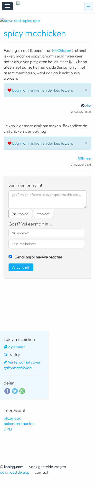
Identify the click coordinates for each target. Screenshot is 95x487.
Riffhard (84, 158)
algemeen (17, 346)
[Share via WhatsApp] (22, 391)
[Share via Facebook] (7, 390)
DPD (8, 429)
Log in (17, 90)
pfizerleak (12, 418)
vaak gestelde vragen (47, 466)
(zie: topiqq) (20, 214)
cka (88, 105)
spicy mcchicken (35, 33)
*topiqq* (43, 214)
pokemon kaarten (19, 423)
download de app (14, 472)
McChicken (61, 50)
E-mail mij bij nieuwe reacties (38, 256)
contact (41, 472)
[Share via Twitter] (15, 390)
